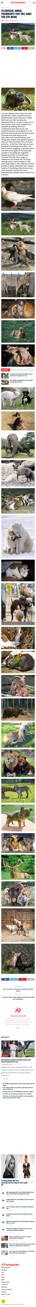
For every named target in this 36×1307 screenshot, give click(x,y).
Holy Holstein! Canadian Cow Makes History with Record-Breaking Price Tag (21, 374)
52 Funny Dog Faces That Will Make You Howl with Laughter (18, 1091)
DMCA (3, 1279)
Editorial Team (5, 1294)
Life (2, 1272)
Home (2, 7)
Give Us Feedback (6, 1289)
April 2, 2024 (14, 377)
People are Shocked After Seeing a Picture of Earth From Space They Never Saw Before (19, 1229)
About (3, 1277)
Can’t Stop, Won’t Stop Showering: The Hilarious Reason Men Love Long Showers (22, 1252)
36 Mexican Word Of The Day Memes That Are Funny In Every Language (19, 1200)
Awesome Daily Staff (11, 20)
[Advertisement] (18, 70)
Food (2, 1275)
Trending (4, 1270)
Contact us (4, 1284)
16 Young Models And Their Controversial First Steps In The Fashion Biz (14, 1182)
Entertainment (5, 1267)
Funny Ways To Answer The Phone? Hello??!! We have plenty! (19, 1215)
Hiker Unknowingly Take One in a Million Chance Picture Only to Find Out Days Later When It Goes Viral (20, 1193)
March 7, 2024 (14, 383)
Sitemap (3, 1292)
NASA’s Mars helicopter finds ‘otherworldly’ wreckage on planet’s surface (20, 1222)
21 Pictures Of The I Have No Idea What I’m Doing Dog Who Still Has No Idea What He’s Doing (18, 1097)
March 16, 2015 (24, 20)
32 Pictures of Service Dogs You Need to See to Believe (17, 1094)
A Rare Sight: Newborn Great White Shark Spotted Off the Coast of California (18, 1088)
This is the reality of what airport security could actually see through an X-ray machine (22, 1245)
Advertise (4, 1287)
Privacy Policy (5, 1282)
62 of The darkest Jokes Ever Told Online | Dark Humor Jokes (20, 1207)
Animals (7, 7)
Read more (6, 1078)
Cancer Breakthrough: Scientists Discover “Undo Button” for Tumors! (20, 1237)
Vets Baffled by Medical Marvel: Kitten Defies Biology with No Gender (21, 381)
